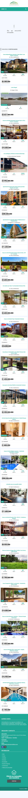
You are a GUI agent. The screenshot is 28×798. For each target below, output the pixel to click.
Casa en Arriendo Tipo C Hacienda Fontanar (14, 319)
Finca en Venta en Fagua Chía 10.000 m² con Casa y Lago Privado (14, 551)
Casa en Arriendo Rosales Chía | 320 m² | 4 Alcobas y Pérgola (14, 518)
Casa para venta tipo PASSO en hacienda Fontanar (14, 385)
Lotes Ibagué (14, 87)
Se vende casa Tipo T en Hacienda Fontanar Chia (14, 285)
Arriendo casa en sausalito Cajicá (14, 484)
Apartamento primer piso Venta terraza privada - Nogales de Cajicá (14, 187)
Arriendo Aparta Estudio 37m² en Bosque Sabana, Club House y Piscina (14, 683)
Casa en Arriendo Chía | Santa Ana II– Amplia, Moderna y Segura (14, 650)
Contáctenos (5, 765)
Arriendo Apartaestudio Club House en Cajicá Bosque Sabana (14, 419)
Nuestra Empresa (6, 763)
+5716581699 (4, 741)
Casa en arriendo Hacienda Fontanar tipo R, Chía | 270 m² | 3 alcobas (14, 121)
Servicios (4, 759)
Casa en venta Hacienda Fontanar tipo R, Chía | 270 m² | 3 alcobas (14, 253)
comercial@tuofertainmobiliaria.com (9, 744)
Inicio (3, 754)
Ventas (3, 756)
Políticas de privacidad (7, 767)
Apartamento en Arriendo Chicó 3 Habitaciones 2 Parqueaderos (14, 220)
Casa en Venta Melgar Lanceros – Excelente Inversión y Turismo (14, 452)
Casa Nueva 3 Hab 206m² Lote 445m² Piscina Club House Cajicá (14, 352)
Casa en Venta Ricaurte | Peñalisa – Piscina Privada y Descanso (14, 617)
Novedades (4, 761)
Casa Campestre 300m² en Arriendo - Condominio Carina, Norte (14, 584)
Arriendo (4, 758)
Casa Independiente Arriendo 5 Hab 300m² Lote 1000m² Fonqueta (14, 55)
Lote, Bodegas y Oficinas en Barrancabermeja (14, 153)
